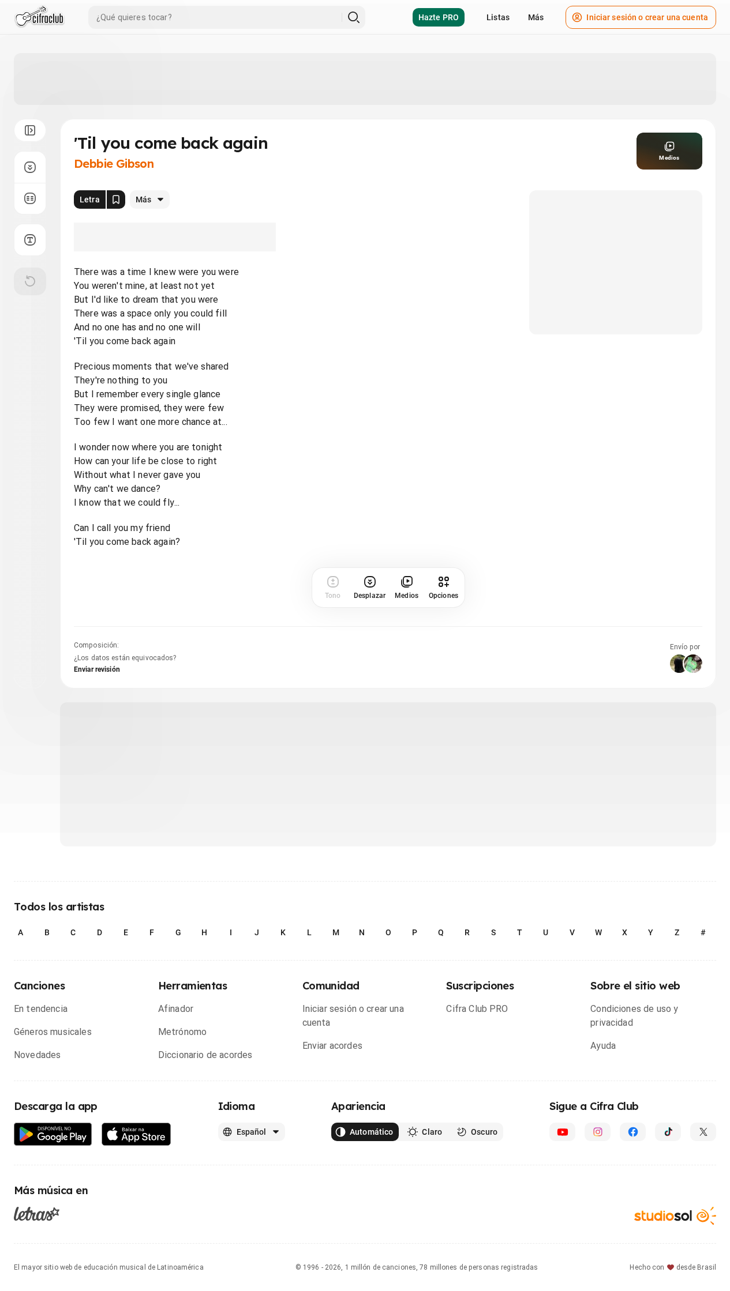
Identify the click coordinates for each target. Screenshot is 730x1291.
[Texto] (30, 240)
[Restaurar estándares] (30, 281)
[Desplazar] (30, 167)
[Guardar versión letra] (116, 199)
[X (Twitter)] (703, 1132)
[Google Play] (53, 1134)
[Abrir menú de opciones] (30, 130)
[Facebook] (633, 1132)
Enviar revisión (97, 669)
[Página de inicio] (39, 17)
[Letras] (36, 1214)
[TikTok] (668, 1132)
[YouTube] (562, 1132)
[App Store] (136, 1134)
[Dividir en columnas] (30, 198)
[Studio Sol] (675, 1216)
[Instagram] (598, 1132)
